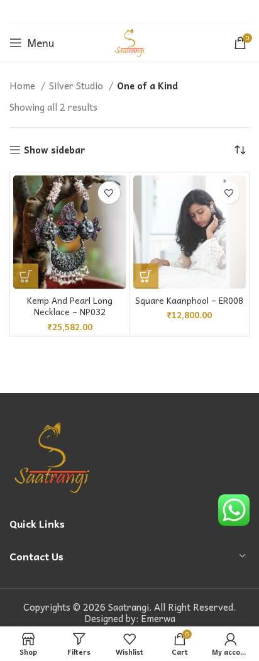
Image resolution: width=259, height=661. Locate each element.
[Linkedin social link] (144, 12)
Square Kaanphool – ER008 (189, 300)
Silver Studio (77, 85)
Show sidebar (54, 149)
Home (23, 85)
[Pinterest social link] (129, 12)
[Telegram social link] (160, 12)
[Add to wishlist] (109, 193)
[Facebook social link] (97, 12)
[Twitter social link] (112, 12)
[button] (25, 276)
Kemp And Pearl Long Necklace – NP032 (70, 306)
